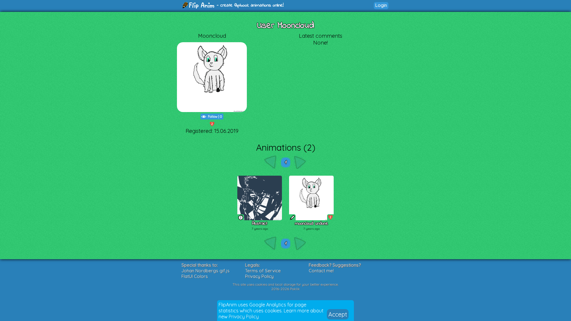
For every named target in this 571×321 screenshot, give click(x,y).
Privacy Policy (244, 317)
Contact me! (321, 270)
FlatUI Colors (194, 276)
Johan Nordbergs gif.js (205, 270)
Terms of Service (263, 270)
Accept (337, 314)
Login (381, 5)
